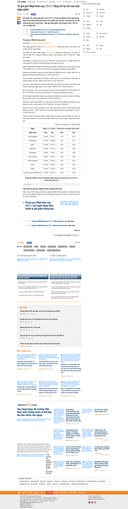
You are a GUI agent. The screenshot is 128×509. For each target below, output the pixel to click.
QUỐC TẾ (43, 492)
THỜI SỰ (24, 492)
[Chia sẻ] (18, 22)
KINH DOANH (81, 492)
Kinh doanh (20, 369)
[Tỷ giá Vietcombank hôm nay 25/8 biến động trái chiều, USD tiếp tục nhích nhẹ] (65, 268)
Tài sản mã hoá (42, 2)
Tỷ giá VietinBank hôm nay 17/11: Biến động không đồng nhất (47, 30)
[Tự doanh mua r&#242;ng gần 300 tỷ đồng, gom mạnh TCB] (88, 449)
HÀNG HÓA (36, 492)
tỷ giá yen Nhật (41, 250)
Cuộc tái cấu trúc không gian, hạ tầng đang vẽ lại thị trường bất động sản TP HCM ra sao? (73, 449)
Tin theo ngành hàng (91, 4)
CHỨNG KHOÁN (63, 492)
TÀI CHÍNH (49, 492)
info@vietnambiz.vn (28, 505)
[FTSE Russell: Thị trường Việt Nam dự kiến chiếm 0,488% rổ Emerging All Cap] (27, 383)
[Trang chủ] (18, 18)
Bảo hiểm (52, 2)
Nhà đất (22, 322)
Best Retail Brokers (65, 484)
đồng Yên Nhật (28, 246)
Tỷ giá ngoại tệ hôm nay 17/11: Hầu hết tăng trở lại (44, 32)
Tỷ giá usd (43, 481)
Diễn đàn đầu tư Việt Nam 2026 (79, 484)
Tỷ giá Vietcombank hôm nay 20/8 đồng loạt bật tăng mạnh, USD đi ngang (65, 292)
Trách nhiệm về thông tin (26, 507)
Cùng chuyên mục (58, 256)
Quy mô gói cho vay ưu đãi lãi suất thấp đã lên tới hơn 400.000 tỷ (42, 336)
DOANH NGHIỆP (72, 492)
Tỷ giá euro (57, 481)
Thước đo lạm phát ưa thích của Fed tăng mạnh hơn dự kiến (40, 344)
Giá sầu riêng (34, 484)
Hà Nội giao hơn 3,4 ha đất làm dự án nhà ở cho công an (39, 319)
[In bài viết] (77, 14)
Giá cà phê (72, 481)
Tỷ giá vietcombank (29, 250)
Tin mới (24, 308)
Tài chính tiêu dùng (79, 2)
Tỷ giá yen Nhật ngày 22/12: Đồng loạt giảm (31, 292)
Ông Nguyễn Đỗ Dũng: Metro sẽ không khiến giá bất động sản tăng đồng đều (101, 464)
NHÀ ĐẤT (56, 492)
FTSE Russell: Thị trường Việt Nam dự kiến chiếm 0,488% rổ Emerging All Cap (27, 389)
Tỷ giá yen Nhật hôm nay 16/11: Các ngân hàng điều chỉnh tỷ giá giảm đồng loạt (39, 205)
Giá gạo (49, 484)
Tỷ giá (59, 2)
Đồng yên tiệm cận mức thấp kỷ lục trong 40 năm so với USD (33, 282)
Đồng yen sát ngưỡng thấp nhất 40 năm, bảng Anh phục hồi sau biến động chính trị (33, 287)
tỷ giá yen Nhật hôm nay (54, 250)
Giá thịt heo (42, 484)
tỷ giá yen (72, 246)
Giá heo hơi (65, 481)
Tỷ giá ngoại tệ (35, 481)
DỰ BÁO (30, 492)
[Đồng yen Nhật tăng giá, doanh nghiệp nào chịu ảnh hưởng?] (33, 268)
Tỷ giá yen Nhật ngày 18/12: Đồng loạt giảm (31, 295)
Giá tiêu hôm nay (80, 481)
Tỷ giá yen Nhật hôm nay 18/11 (42, 43)
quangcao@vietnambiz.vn (98, 499)
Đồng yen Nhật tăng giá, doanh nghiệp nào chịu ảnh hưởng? (32, 277)
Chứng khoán (23, 313)
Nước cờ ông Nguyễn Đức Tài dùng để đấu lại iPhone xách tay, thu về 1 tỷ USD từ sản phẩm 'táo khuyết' (71, 390)
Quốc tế (22, 346)
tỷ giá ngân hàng (62, 246)
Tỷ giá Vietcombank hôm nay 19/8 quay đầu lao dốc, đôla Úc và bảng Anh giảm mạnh (65, 297)
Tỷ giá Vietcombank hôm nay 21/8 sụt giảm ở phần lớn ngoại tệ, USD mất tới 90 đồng (66, 287)
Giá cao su (55, 484)
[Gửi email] (79, 14)
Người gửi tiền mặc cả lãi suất (30, 327)
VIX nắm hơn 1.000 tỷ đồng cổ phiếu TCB (101, 410)
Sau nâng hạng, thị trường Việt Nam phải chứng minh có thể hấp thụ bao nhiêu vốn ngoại (34, 412)
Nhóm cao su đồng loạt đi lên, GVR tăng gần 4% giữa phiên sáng (73, 463)
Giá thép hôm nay (24, 484)
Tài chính (22, 2)
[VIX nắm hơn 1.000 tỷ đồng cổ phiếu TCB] (88, 412)
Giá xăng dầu (101, 481)
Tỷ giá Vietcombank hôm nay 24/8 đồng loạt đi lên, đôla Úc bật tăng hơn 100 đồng (66, 282)
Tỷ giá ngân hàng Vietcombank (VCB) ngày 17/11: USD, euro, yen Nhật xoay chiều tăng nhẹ (54, 35)
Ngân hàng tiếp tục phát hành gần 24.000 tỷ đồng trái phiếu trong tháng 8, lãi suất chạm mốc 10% (48, 390)
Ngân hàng (31, 2)
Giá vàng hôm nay (24, 481)
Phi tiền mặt (67, 2)
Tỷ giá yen (50, 481)
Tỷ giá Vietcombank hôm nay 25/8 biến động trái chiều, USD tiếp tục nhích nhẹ (64, 277)
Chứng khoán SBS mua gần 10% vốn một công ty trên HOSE (40, 311)
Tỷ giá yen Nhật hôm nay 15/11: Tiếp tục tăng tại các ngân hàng (52, 221)
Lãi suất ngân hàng (92, 481)
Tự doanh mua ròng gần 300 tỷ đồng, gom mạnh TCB (101, 449)
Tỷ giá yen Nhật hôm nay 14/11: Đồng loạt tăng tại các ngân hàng (53, 225)
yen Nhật (43, 246)
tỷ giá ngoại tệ (51, 246)
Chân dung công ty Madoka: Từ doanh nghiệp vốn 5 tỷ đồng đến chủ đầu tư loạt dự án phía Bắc (27, 363)
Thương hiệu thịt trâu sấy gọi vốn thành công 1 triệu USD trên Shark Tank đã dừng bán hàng (48, 363)
